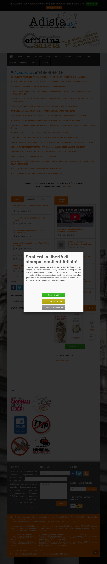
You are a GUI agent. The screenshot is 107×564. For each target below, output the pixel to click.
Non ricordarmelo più (54, 307)
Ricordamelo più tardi (55, 301)
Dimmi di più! (53, 295)
